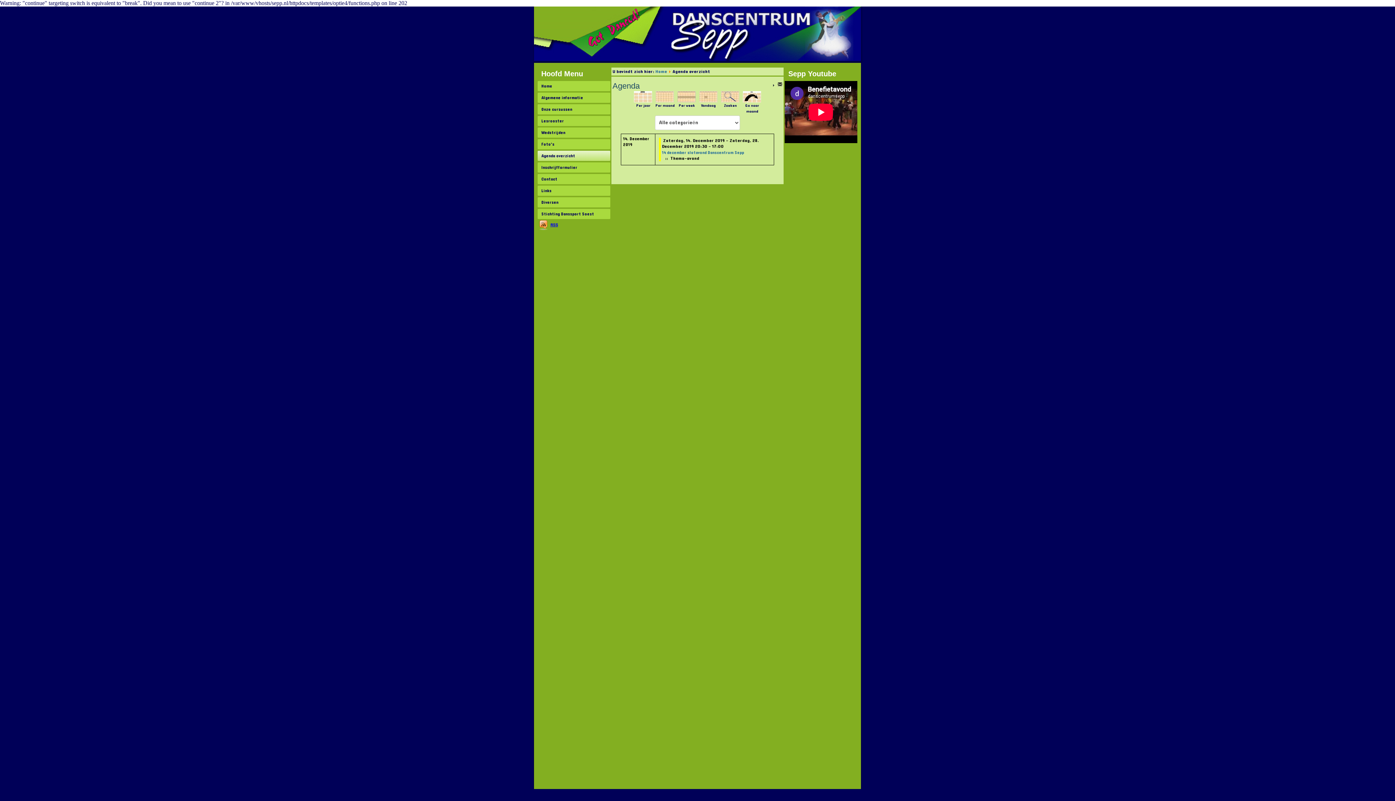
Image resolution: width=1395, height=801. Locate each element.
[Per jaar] (643, 96)
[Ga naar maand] (752, 96)
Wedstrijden (553, 133)
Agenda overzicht (558, 156)
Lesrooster (552, 121)
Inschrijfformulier (559, 167)
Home (546, 86)
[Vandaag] (708, 96)
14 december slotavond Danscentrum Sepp (703, 153)
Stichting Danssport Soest (567, 214)
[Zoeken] (730, 96)
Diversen (549, 202)
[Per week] (687, 96)
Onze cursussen (556, 109)
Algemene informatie (562, 98)
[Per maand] (665, 96)
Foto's (547, 144)
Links (546, 191)
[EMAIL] (780, 85)
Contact (549, 179)
